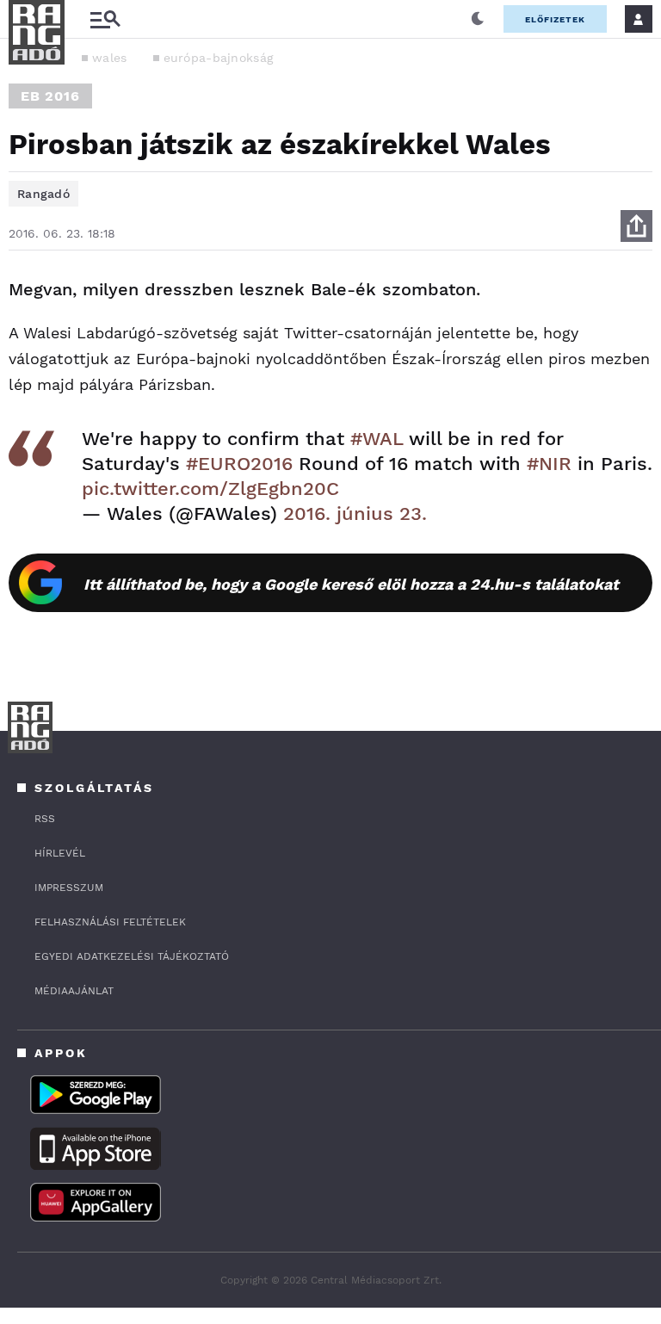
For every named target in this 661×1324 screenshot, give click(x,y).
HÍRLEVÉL (59, 853)
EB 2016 (50, 96)
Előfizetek (555, 19)
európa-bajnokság (219, 58)
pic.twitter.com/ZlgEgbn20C (210, 488)
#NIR (549, 463)
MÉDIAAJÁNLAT (74, 991)
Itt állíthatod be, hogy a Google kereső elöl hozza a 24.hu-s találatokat (351, 584)
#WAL (376, 438)
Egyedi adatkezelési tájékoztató (131, 956)
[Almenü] (105, 19)
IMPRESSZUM (68, 888)
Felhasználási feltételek (110, 922)
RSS (44, 819)
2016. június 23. (355, 513)
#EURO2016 (239, 463)
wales (109, 58)
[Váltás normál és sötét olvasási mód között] (477, 19)
